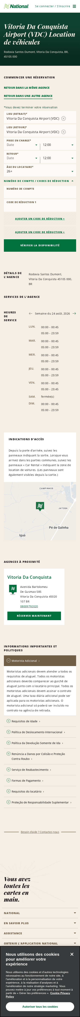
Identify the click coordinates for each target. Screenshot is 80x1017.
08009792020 (29, 606)
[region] (40, 981)
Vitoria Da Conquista (29, 577)
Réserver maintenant (34, 615)
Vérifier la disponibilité (40, 245)
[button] (52, 6)
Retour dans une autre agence (28, 96)
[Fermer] (72, 954)
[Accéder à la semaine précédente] (30, 313)
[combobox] (22, 144)
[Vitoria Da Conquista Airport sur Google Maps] (40, 511)
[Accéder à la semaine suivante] (74, 313)
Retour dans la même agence (27, 87)
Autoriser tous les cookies (40, 1006)
